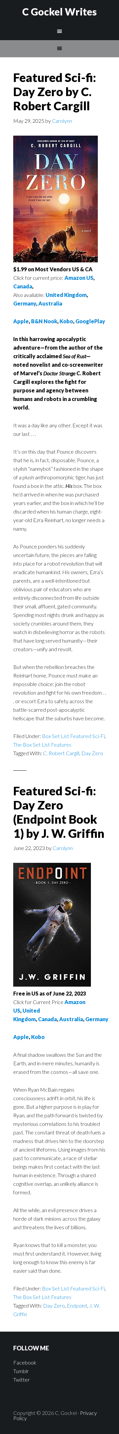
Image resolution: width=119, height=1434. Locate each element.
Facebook (24, 1362)
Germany (24, 303)
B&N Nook (44, 321)
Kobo (66, 321)
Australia (50, 303)
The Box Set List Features (42, 744)
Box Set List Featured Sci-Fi (73, 736)
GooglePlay (90, 321)
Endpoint (77, 1305)
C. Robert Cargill (61, 753)
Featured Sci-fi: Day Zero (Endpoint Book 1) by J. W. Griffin (58, 812)
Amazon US (78, 278)
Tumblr (21, 1371)
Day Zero (92, 753)
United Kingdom (66, 295)
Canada (22, 286)
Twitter (21, 1379)
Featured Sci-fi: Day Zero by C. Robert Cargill (54, 91)
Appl (19, 1037)
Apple (21, 321)
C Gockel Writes (59, 11)
